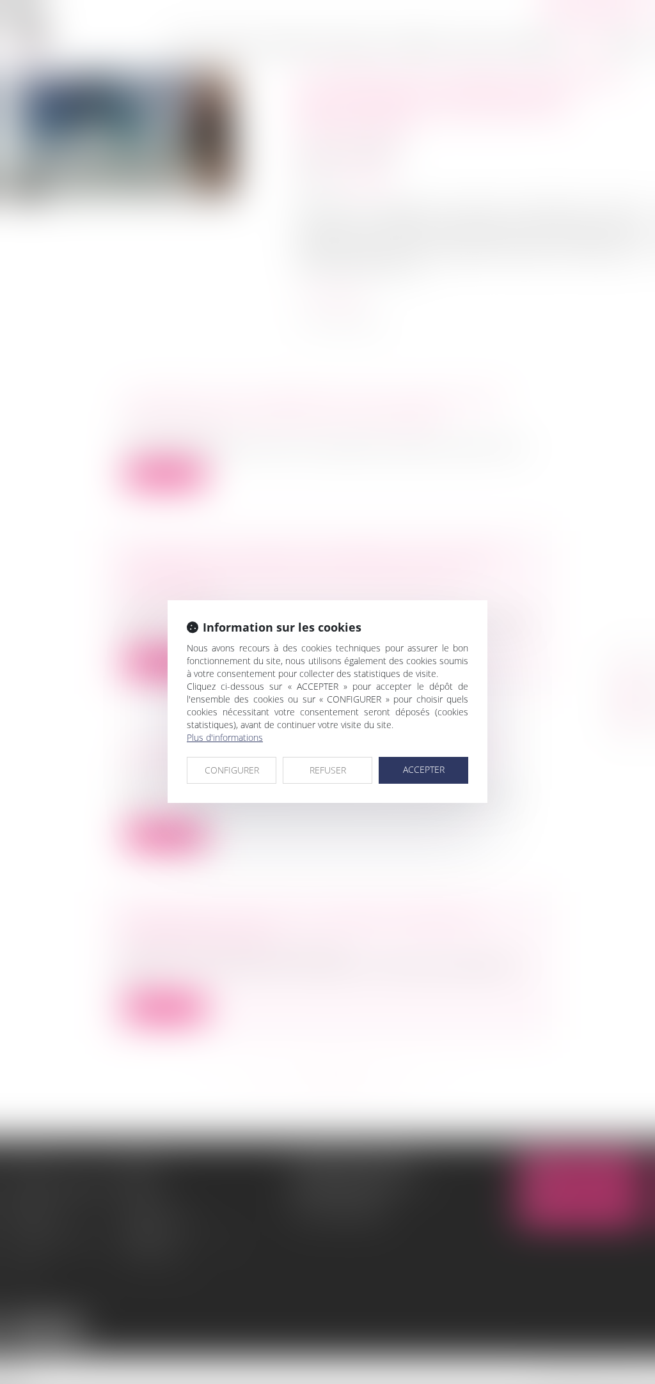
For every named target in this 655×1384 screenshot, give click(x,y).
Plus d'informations (225, 737)
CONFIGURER (232, 770)
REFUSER (328, 770)
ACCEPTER (424, 769)
